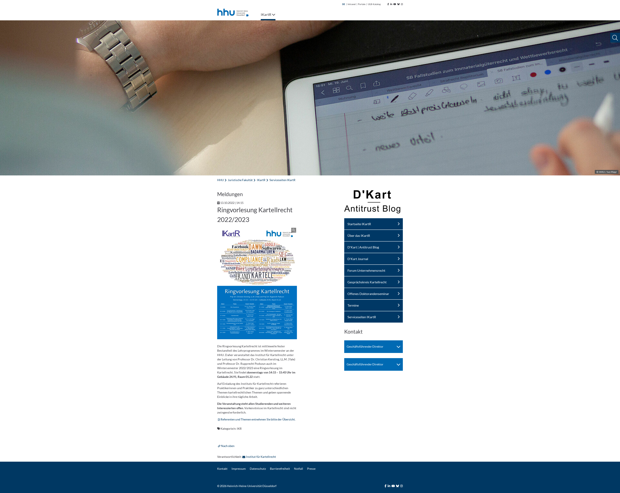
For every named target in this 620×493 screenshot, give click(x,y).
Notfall (298, 468)
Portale (361, 4)
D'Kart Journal (357, 259)
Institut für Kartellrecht (261, 456)
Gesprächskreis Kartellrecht (367, 282)
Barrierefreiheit (280, 468)
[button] (615, 38)
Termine (353, 305)
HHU (220, 180)
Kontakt (222, 468)
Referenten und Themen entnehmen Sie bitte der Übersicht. (258, 419)
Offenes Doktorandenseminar (368, 294)
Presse (311, 468)
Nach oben (227, 446)
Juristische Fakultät (240, 180)
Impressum (239, 468)
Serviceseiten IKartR (282, 180)
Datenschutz (258, 468)
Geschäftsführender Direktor (365, 346)
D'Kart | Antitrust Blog (363, 247)
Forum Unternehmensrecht (366, 270)
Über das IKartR (358, 235)
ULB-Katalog (374, 4)
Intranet (352, 4)
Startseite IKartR (359, 224)
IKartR (261, 180)
